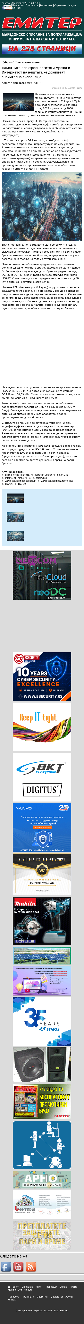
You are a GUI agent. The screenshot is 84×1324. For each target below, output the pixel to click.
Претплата (32, 5)
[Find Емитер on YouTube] (19, 1267)
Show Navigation (6, 8)
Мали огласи (15, 1289)
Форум (28, 1289)
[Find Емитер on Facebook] (6, 1267)
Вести (16, 1286)
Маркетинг (46, 5)
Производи (51, 1286)
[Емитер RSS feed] (31, 1267)
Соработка (60, 5)
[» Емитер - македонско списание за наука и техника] (42, 28)
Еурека (63, 1286)
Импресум (17, 5)
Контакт (16, 7)
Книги (39, 1286)
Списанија (27, 1286)
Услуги (72, 5)
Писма (73, 1286)
